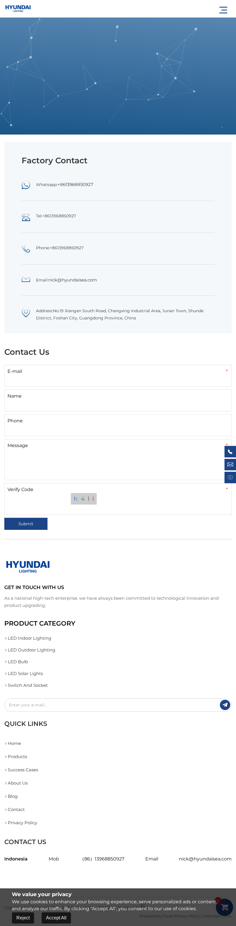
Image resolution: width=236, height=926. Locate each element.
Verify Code (117, 489)
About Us (18, 783)
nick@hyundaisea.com (72, 280)
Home (14, 743)
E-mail (117, 371)
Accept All (56, 917)
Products (17, 756)
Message (117, 445)
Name (14, 396)
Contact (16, 809)
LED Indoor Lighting (29, 638)
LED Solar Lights (25, 673)
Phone (15, 420)
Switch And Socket (28, 685)
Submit (25, 523)
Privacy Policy (22, 822)
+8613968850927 (75, 184)
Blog (13, 796)
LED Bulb (18, 661)
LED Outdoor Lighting (31, 650)
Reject (23, 917)
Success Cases (23, 769)
